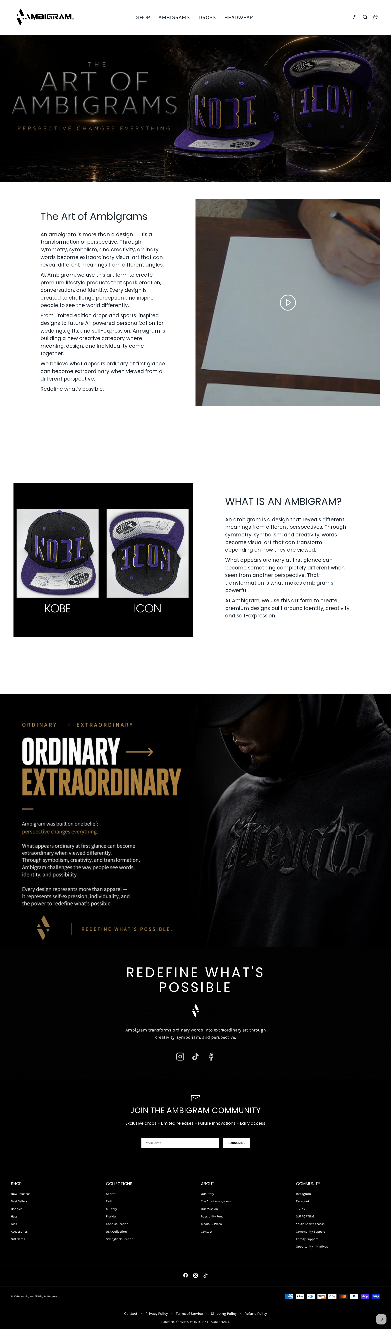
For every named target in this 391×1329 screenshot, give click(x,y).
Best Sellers (19, 1201)
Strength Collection (119, 1239)
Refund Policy (256, 1313)
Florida (111, 1216)
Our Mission (209, 1209)
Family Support (307, 1239)
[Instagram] (180, 1056)
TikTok (300, 1209)
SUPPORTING (305, 1216)
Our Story (207, 1194)
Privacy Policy (156, 1313)
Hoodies (16, 1209)
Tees (14, 1224)
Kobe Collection (117, 1224)
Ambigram (26, 1296)
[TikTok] (195, 1056)
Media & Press (211, 1224)
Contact (206, 1232)
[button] (365, 17)
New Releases (20, 1194)
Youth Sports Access (310, 1224)
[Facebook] (211, 1056)
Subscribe (236, 1143)
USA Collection (116, 1232)
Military (111, 1209)
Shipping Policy (223, 1313)
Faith (109, 1201)
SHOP (143, 17)
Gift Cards (18, 1239)
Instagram (303, 1194)
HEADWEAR (238, 17)
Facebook (303, 1201)
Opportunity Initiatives (312, 1246)
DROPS (207, 17)
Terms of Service (189, 1313)
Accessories (19, 1232)
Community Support (310, 1232)
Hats (14, 1216)
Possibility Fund (212, 1216)
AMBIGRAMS (174, 17)
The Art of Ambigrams (216, 1201)
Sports (110, 1194)
